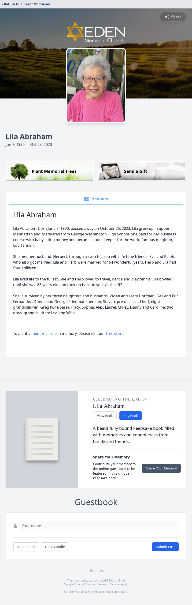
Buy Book (130, 415)
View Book (105, 415)
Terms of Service (109, 584)
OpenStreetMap (101, 592)
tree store (115, 333)
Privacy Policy (83, 584)
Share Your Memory (161, 468)
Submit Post (165, 546)
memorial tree (44, 333)
